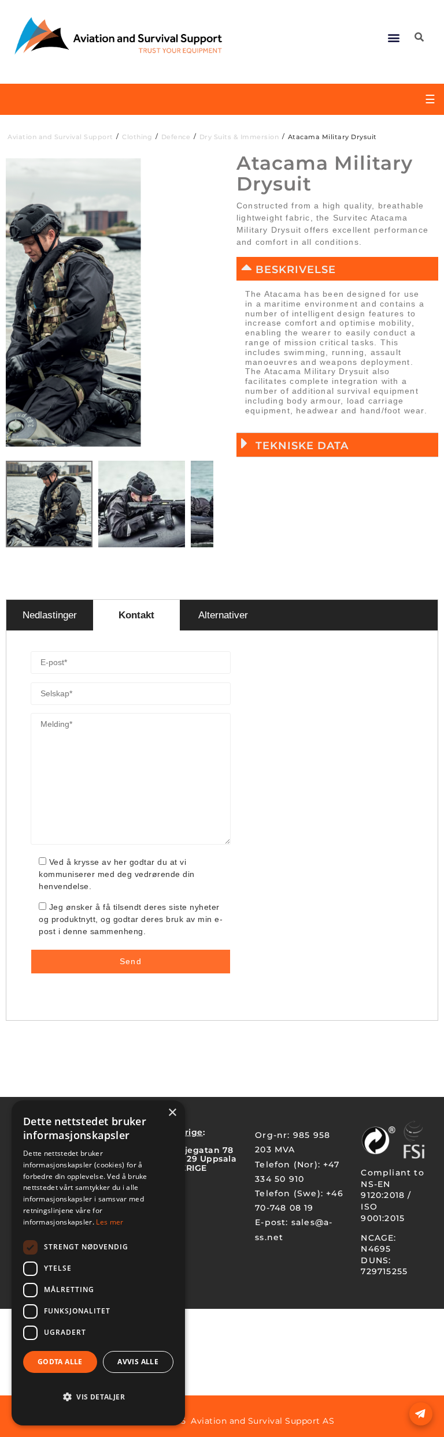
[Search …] (419, 37)
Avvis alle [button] (137, 1362)
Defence (176, 137)
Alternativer (223, 615)
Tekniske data (302, 445)
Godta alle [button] (60, 1362)
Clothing (137, 137)
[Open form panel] (420, 1413)
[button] (394, 37)
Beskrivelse (296, 269)
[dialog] (98, 1262)
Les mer (109, 1222)
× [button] (172, 1112)
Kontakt (136, 615)
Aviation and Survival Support (60, 137)
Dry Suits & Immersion (239, 137)
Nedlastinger (50, 615)
